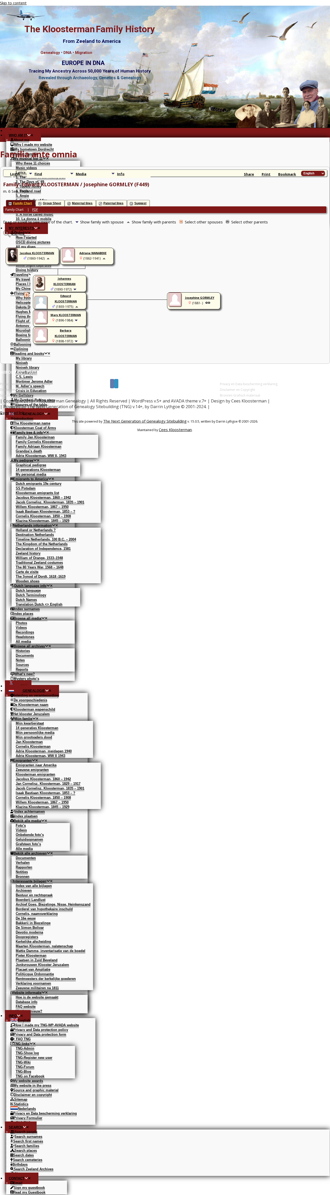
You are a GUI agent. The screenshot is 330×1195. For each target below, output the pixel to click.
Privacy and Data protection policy (25, 384)
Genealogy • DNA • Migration (66, 52)
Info (121, 174)
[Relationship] (207, 302)
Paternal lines (113, 203)
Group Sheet (52, 203)
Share (249, 174)
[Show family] (75, 289)
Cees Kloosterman (175, 429)
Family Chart (22, 203)
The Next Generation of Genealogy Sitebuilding (145, 421)
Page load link (12, 412)
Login (15, 174)
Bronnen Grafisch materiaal (240, 395)
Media (81, 174)
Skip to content (13, 2)
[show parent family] (48, 258)
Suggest (140, 203)
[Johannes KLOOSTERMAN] (40, 288)
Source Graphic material (17, 395)
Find (38, 174)
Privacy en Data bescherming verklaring (248, 384)
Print (266, 174)
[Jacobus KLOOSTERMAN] (13, 260)
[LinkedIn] (116, 383)
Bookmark (287, 174)
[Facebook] (112, 383)
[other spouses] (26, 294)
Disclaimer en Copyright (237, 389)
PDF (35, 209)
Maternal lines (82, 203)
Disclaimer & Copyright (17, 389)
